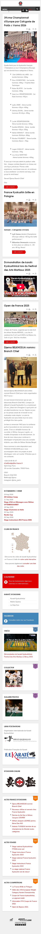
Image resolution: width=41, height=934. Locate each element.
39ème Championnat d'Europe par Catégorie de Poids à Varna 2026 (19, 21)
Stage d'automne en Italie (14, 510)
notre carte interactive (28, 559)
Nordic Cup (8, 515)
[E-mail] (36, 29)
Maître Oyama (15, 602)
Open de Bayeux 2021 (20, 907)
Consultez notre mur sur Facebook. (21, 620)
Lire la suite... (10, 187)
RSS (26, 10)
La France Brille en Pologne (22, 887)
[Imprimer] (29, 29)
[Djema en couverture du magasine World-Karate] (13, 686)
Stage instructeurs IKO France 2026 (18, 520)
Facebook (23, 10)
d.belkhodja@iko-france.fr (13, 463)
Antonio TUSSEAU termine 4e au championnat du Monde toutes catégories (24, 828)
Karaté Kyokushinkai (17, 598)
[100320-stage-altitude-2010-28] (13, 716)
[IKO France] (20, 3)
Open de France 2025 (16, 305)
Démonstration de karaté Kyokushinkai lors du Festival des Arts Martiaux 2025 (20, 265)
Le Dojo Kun (14, 605)
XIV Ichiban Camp (11, 497)
